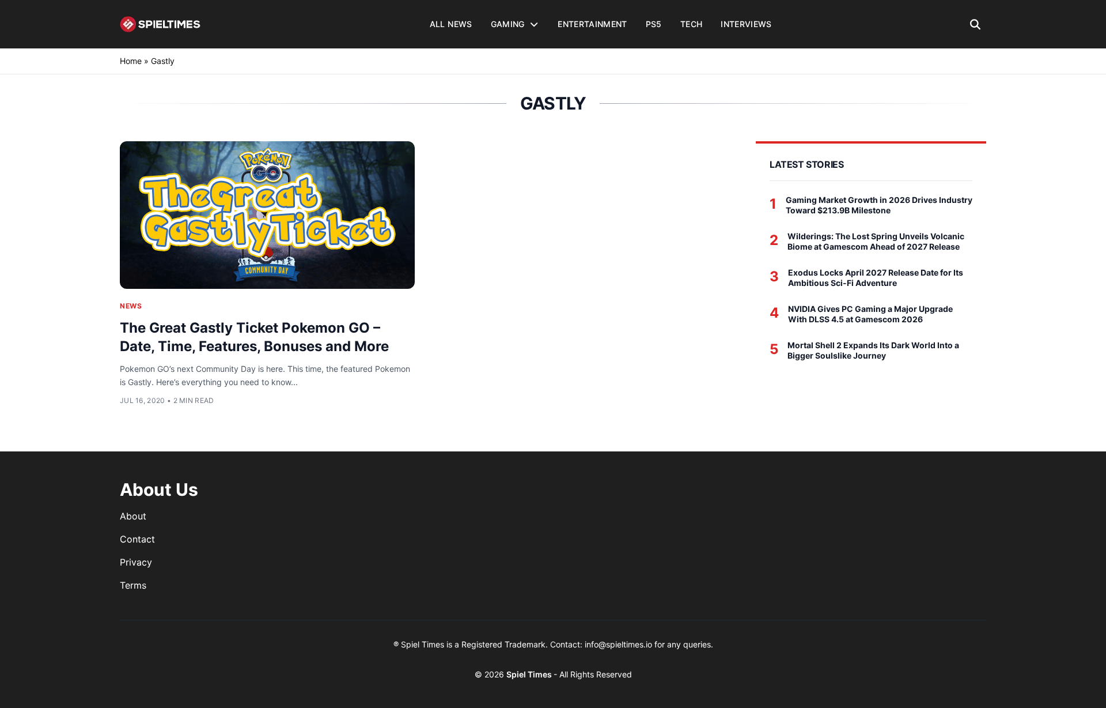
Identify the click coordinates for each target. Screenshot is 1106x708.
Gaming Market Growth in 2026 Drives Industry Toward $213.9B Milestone (879, 205)
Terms (133, 585)
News (131, 306)
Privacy (136, 562)
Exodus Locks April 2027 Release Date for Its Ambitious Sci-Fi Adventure (875, 278)
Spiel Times (530, 674)
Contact (137, 539)
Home (131, 61)
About (133, 516)
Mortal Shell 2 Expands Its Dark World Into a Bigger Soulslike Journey (873, 350)
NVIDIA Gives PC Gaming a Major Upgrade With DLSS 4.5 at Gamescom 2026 (870, 314)
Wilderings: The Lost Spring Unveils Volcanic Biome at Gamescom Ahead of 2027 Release (875, 241)
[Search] (975, 24)
